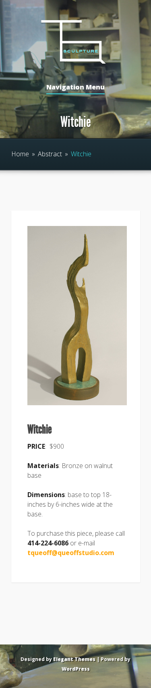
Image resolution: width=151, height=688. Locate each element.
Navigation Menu (75, 87)
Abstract (50, 153)
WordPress (76, 668)
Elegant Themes (74, 659)
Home (20, 153)
